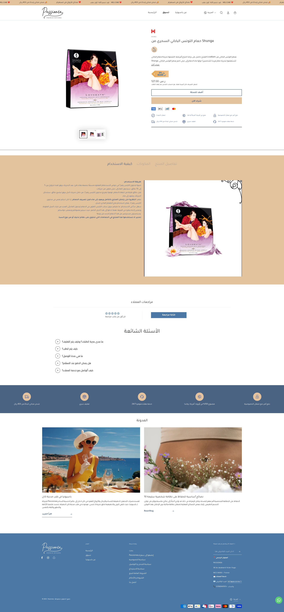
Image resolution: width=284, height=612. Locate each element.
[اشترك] (240, 552)
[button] (221, 13)
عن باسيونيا (91, 560)
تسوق (88, 555)
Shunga (153, 36)
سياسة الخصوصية (137, 560)
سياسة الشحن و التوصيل (140, 564)
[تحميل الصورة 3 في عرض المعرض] (101, 134)
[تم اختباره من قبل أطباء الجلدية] (154, 50)
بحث (131, 551)
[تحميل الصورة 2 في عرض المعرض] (92, 134)
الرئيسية (89, 551)
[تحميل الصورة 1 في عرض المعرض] (83, 134)
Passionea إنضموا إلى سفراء (141, 555)
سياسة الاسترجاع (136, 569)
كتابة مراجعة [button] (168, 315)
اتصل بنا (132, 582)
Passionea (51, 599)
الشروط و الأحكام (136, 578)
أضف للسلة (196, 92)
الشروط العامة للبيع (137, 573)
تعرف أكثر (155, 65)
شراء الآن (196, 101)
